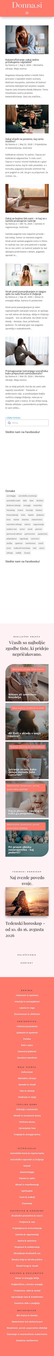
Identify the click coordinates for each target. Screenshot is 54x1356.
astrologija (11, 496)
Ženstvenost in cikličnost (27, 1014)
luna (8, 519)
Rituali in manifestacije (27, 1184)
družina (39, 500)
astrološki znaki (13, 500)
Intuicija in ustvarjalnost (31, 746)
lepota (31, 515)
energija (27, 505)
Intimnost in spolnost (27, 995)
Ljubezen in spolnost (27, 1032)
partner (38, 529)
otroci (22, 529)
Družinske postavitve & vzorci (27, 1215)
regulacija (24, 538)
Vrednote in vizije (35, 708)
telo (34, 548)
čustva (27, 553)
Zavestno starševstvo (27, 1340)
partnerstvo (30, 534)
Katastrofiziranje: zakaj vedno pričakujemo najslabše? (22, 61)
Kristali (27, 1165)
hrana (20, 510)
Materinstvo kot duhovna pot (27, 1321)
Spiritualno (27, 1190)
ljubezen (40, 515)
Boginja (14, 746)
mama (16, 519)
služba (9, 543)
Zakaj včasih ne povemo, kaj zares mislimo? (24, 140)
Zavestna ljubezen (27, 1051)
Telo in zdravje (27, 1090)
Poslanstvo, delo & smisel (27, 1290)
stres (9, 548)
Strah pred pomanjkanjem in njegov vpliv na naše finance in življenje (25, 293)
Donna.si (12, 65)
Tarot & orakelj (27, 1197)
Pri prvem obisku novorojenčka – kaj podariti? (21, 849)
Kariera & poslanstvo (27, 1273)
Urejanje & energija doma (27, 1134)
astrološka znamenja (28, 496)
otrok (30, 529)
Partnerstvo (27, 1021)
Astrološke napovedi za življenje (27, 1159)
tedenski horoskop (22, 548)
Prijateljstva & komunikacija (27, 1228)
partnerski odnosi (14, 534)
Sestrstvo (27, 147)
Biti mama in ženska (27, 1315)
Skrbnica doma (27, 1121)
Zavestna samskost (27, 1057)
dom (31, 500)
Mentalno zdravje (21, 669)
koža (23, 515)
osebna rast (12, 529)
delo (25, 500)
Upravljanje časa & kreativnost (27, 1296)
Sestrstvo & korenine (27, 1211)
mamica (25, 519)
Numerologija (27, 1172)
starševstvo (30, 543)
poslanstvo (42, 534)
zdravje (10, 553)
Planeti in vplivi (27, 1178)
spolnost (18, 543)
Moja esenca (20, 68)
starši (40, 543)
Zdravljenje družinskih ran (27, 1253)
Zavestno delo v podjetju (27, 1303)
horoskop (11, 510)
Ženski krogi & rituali (27, 1265)
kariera (39, 510)
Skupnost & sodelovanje (27, 1247)
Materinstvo (13, 785)
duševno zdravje (14, 505)
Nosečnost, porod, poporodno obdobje (27, 1327)
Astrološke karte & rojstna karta (27, 1153)
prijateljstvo (12, 538)
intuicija (29, 510)
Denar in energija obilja (27, 1278)
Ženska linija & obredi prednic (27, 1259)
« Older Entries (12, 417)
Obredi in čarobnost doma (27, 1115)
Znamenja (27, 1203)
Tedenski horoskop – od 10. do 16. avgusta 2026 (25, 929)
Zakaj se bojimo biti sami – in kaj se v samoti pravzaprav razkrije (26, 219)
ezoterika (38, 505)
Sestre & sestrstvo (27, 1240)
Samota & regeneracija (27, 1234)
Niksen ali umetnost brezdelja (22, 696)
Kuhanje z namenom (27, 1109)
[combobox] (27, 423)
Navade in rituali (27, 1084)
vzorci (41, 548)
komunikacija (12, 515)
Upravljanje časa (27, 1128)
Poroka (27, 1038)
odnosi (27, 524)
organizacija (38, 524)
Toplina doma (27, 1104)
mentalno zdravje (14, 524)
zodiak (18, 553)
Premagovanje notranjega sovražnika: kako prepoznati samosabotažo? (26, 372)
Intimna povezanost (27, 1026)
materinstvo (37, 519)
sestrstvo (35, 538)
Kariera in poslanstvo (31, 300)
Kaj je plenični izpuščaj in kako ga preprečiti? (25, 812)
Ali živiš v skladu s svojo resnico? (24, 734)
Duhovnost (27, 1072)
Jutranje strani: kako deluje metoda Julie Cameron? (22, 772)
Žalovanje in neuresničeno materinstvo (27, 1334)
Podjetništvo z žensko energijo (27, 1284)
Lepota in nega (27, 1007)
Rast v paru (27, 1045)
